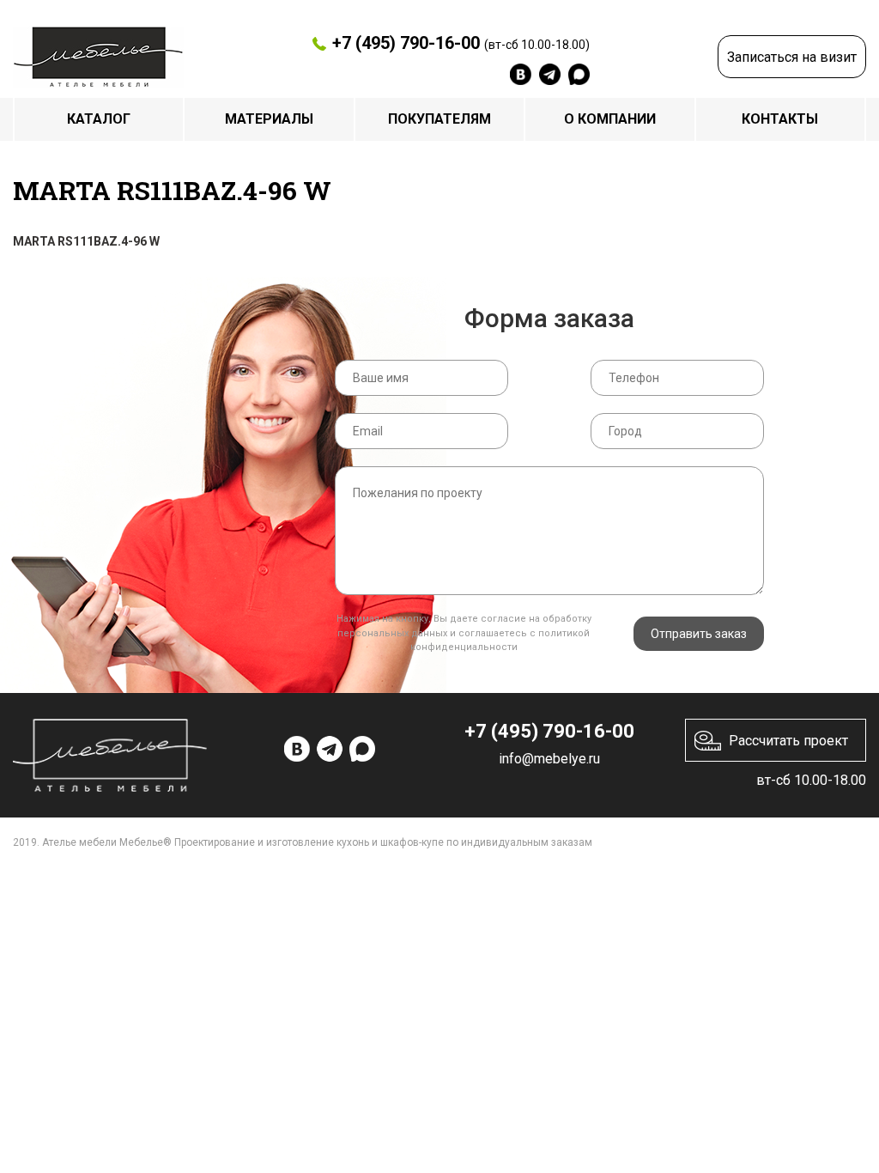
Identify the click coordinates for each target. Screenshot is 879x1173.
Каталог (98, 119)
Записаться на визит (792, 57)
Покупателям (439, 119)
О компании (610, 119)
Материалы (269, 119)
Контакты (780, 119)
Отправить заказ (699, 634)
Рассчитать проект (788, 740)
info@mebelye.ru (549, 759)
